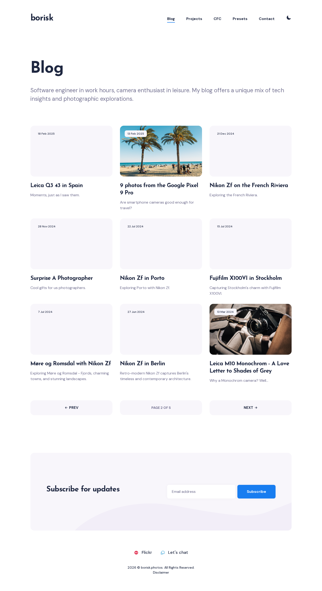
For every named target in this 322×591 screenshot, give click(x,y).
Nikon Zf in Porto (142, 278)
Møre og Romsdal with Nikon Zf (70, 363)
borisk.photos (152, 567)
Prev (73, 407)
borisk (41, 18)
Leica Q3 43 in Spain (56, 185)
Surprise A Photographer (61, 278)
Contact (267, 18)
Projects (194, 18)
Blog (171, 18)
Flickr (147, 552)
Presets (240, 18)
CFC (217, 18)
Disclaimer (161, 572)
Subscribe (256, 491)
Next (248, 407)
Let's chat (178, 552)
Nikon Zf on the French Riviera (249, 185)
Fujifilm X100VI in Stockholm (246, 278)
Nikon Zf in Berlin (142, 363)
